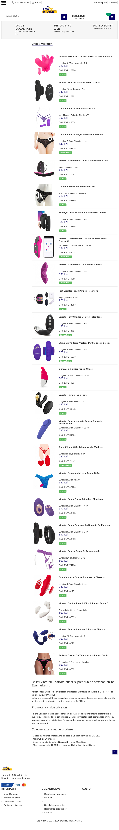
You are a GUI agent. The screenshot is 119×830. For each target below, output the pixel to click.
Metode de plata (12, 797)
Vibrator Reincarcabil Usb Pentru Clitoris (80, 264)
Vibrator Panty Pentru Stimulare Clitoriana (81, 499)
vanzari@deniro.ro (21, 778)
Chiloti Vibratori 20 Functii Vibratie (77, 108)
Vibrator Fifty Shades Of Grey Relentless (80, 317)
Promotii (48, 797)
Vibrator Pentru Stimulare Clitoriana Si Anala (82, 629)
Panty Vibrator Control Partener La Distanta (82, 577)
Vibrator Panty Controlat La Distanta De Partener (84, 525)
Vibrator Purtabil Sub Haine (73, 395)
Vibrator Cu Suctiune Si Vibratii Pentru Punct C (83, 603)
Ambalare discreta (13, 805)
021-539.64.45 (22, 2)
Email (38, 2)
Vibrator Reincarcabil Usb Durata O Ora (79, 473)
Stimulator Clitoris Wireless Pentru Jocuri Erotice (84, 343)
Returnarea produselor (55, 809)
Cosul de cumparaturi (54, 805)
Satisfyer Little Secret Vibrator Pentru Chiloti (82, 212)
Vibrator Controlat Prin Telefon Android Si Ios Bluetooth (83, 239)
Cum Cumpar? (11, 794)
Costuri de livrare (12, 801)
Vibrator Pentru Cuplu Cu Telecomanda (79, 551)
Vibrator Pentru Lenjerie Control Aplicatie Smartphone (80, 422)
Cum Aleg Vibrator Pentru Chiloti (76, 369)
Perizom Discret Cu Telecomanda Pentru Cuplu (83, 655)
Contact (113, 2)
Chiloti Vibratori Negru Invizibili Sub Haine (81, 134)
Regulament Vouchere (55, 794)
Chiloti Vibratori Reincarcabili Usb (77, 186)
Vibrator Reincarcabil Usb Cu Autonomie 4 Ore (83, 160)
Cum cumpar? (100, 2)
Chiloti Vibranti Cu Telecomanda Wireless (81, 447)
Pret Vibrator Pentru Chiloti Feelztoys (78, 291)
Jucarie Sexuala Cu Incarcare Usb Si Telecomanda (85, 56)
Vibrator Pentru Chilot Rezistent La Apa (79, 82)
